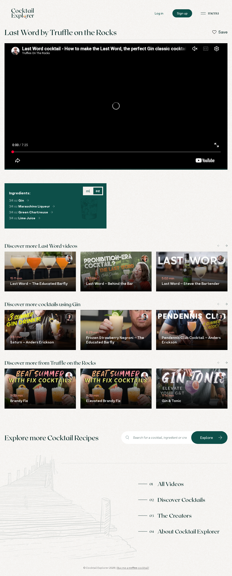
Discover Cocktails (181, 499)
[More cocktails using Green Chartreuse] (52, 212)
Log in (159, 13)
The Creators (174, 515)
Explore (206, 437)
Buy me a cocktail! (133, 567)
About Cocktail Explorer (188, 531)
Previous (219, 246)
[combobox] (156, 437)
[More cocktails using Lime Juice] (39, 218)
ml (88, 191)
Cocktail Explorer (22, 13)
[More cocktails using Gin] (28, 200)
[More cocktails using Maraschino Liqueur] (53, 206)
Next (226, 246)
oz (98, 191)
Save (222, 32)
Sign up (182, 13)
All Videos (170, 483)
